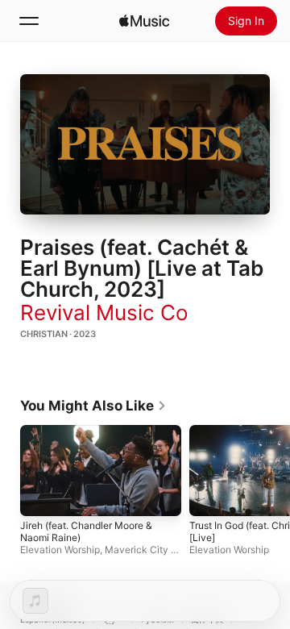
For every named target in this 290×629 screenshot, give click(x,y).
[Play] (145, 144)
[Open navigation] (29, 21)
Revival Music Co (104, 312)
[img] (144, 21)
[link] (93, 405)
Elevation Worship (60, 550)
